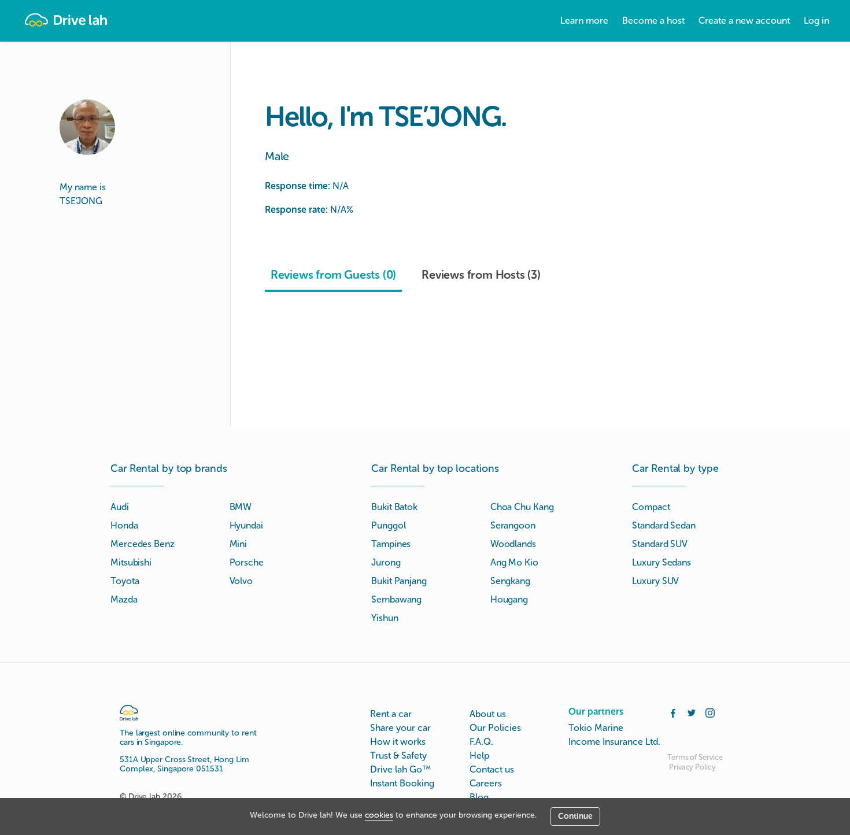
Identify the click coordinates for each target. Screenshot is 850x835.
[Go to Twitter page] (691, 712)
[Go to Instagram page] (710, 712)
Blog (479, 797)
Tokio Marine (595, 727)
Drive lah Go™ (400, 769)
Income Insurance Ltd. (614, 741)
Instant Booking (402, 783)
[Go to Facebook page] (673, 712)
